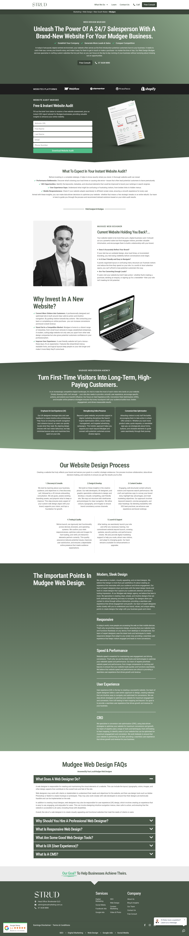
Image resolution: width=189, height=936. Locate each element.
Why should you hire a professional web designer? (72, 821)
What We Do (99, 4)
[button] (94, 779)
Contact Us (124, 4)
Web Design (87, 12)
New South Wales (100, 12)
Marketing (77, 12)
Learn (113, 4)
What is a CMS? (47, 854)
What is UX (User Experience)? (57, 846)
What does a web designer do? (58, 779)
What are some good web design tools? (64, 837)
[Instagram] (150, 925)
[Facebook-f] (145, 925)
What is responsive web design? (59, 829)
